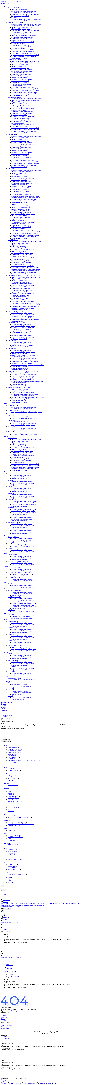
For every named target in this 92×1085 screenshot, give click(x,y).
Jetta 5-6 (10, 696)
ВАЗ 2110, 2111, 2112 (14, 59)
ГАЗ (5, 404)
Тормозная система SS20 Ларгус (21, 347)
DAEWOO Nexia (13, 615)
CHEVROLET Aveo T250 (16, 567)
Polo (9, 683)
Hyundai (7, 535)
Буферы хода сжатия (18, 688)
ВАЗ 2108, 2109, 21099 (15, 22)
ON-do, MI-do (12, 438)
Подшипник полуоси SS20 (20, 368)
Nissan (6, 589)
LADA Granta (12, 168)
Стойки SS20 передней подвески (22, 69)
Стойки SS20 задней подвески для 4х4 (23, 503)
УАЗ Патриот (12, 420)
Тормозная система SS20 (19, 21)
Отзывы (3, 1020)
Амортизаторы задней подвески (21, 686)
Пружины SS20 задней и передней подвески (25, 14)
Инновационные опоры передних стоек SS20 (25, 30)
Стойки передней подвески (20, 684)
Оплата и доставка (6, 1025)
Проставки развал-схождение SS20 (22, 194)
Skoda (6, 652)
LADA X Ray (12, 334)
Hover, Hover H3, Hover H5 (16, 645)
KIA (5, 553)
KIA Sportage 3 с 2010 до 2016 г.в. (18, 561)
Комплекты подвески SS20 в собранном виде (25, 25)
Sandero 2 (11, 493)
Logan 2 (10, 480)
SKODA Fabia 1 (13, 666)
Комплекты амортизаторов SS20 (21, 647)
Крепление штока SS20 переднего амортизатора (26, 19)
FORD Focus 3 (12, 628)
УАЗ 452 (10, 431)
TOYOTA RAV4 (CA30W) (16, 678)
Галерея (3, 1019)
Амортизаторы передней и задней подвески (25, 418)
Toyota (6, 676)
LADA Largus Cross (14, 348)
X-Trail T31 (11, 610)
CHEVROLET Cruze (14, 577)
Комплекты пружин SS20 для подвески (24, 35)
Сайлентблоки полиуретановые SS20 (23, 42)
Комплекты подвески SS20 (20, 9)
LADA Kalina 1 (13, 204)
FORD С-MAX (12, 634)
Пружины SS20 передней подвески (22, 37)
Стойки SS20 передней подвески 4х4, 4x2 (24, 501)
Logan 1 (10, 473)
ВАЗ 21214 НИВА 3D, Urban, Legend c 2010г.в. (22, 371)
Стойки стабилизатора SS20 (20, 43)
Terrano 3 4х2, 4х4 (13, 602)
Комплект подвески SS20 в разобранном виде (26, 61)
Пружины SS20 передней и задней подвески (25, 319)
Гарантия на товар (6, 1027)
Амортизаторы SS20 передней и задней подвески (27, 412)
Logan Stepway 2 (13, 516)
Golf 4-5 (10, 689)
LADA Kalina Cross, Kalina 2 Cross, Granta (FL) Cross (24, 275)
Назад (10, 973)
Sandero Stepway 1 (13, 522)
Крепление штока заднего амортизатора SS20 (25, 55)
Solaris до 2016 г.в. (13, 537)
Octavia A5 (11, 653)
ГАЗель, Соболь (13, 410)
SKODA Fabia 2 (13, 671)
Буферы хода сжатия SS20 (19, 339)
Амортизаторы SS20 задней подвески (23, 12)
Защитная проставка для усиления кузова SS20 (26, 197)
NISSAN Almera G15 (14, 590)
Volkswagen (8, 681)
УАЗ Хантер (12, 426)
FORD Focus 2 (12, 621)
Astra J (10, 584)
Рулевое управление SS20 (19, 40)
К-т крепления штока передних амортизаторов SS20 (28, 365)
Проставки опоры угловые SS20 (21, 126)
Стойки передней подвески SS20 (22, 32)
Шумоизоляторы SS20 (18, 48)
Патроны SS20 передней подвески (22, 574)
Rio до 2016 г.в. (13, 554)
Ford (5, 619)
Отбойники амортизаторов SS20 (21, 47)
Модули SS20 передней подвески (22, 27)
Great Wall (7, 644)
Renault (6, 472)
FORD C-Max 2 (13, 640)
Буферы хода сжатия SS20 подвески (23, 345)
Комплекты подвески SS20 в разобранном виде (26, 24)
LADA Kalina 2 (13, 240)
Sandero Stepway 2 (13, 529)
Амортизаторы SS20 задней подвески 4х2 (24, 504)
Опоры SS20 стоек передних (20, 68)
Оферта (3, 1081)
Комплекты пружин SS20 (19, 72)
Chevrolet (7, 566)
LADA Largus (12, 340)
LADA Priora (12, 134)
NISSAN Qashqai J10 (14, 597)
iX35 (9, 543)
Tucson (10, 548)
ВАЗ (5, 6)
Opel (5, 582)
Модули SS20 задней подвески (21, 29)
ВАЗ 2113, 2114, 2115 (14, 97)
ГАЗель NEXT (12, 405)
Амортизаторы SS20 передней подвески (24, 11)
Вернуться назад (6, 1011)
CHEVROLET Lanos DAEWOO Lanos (20, 572)
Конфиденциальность (7, 1080)
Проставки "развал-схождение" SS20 (23, 50)
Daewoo (7, 613)
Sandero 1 (11, 486)
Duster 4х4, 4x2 (12, 499)
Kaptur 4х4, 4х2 (13, 507)
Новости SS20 (5, 1028)
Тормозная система (17, 321)
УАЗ (5, 413)
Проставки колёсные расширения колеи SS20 (25, 53)
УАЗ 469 (10, 415)
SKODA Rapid (12, 660)
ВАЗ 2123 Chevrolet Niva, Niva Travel (19, 387)
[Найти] (4, 890)
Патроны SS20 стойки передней (21, 616)
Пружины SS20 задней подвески (22, 38)
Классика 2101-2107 (14, 8)
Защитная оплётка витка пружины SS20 (24, 56)
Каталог (3, 1015)
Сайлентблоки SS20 (18, 17)
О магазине (4, 1017)
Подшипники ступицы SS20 (20, 16)
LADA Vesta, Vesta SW (15, 311)
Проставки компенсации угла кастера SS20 (25, 51)
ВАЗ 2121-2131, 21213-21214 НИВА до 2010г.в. (22, 355)
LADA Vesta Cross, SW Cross (17, 322)
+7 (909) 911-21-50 (6, 715)
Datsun (6, 436)
